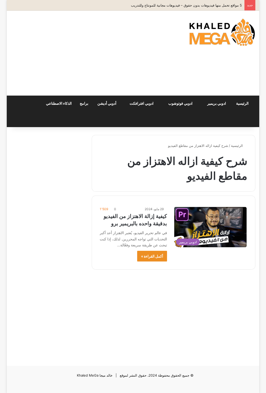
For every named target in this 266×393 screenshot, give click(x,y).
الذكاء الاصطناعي (59, 103)
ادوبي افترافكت (142, 103)
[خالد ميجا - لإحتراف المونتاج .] (222, 32)
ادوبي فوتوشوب (180, 103)
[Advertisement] (85, 52)
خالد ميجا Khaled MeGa (94, 375)
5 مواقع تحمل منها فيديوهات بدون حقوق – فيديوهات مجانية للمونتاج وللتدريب (186, 5)
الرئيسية (242, 103)
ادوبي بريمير (217, 103)
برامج (84, 103)
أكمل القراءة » (152, 256)
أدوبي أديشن (107, 103)
